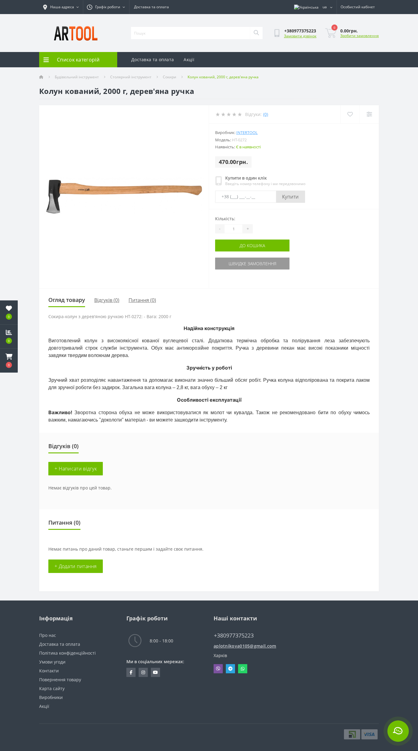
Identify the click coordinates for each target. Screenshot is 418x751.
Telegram (230, 668)
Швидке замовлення (252, 263)
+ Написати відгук (75, 468)
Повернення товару (60, 679)
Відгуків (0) (106, 300)
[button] (9, 361)
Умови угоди (52, 662)
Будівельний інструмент (77, 77)
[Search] (256, 33)
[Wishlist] (350, 114)
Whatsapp (242, 668)
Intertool (247, 132)
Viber (218, 668)
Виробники (51, 697)
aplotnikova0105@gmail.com (245, 646)
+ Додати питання (75, 566)
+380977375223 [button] (234, 635)
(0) (265, 114)
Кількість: (225, 218)
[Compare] (369, 114)
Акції (189, 59)
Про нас (47, 635)
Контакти (49, 671)
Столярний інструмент (130, 77)
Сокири (169, 77)
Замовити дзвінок (300, 36)
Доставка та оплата (151, 6)
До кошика (252, 245)
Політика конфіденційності (67, 653)
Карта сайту (52, 688)
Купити (290, 196)
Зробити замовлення (359, 35)
